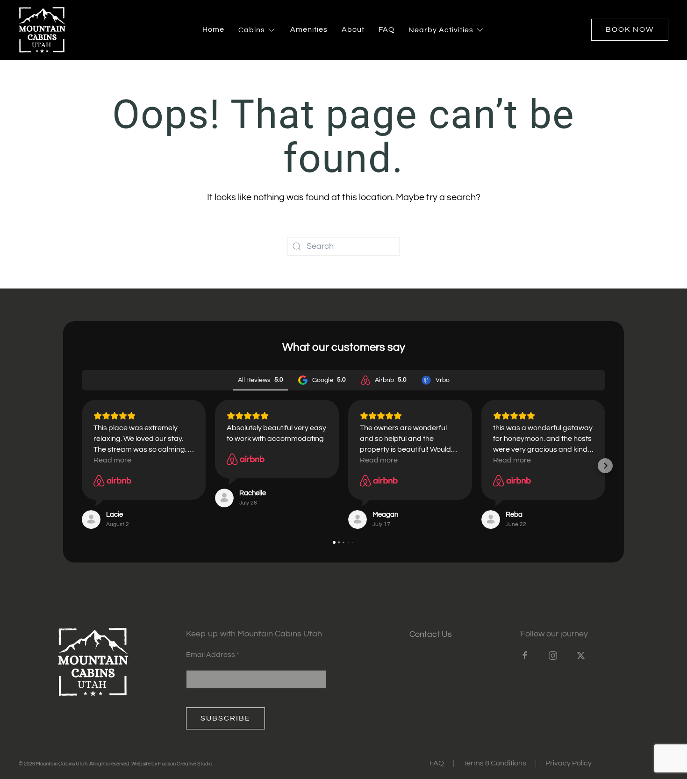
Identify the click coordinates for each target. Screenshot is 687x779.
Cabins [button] (251, 30)
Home (213, 29)
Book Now (630, 29)
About (353, 29)
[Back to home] (42, 30)
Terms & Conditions (494, 763)
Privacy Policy (568, 763)
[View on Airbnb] (112, 480)
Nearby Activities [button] (440, 30)
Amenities (309, 29)
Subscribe (225, 718)
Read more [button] (112, 460)
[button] (81, 465)
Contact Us (430, 634)
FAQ (386, 29)
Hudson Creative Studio (185, 763)
